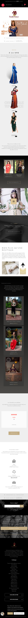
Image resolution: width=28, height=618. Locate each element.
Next (23, 167)
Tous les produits (14, 182)
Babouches (14, 591)
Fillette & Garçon (14, 583)
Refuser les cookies (19, 613)
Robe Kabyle (14, 569)
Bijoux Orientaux (14, 585)
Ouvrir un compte (14, 528)
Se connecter (14, 532)
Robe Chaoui (14, 579)
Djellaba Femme (14, 582)
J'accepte (10, 613)
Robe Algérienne (14, 576)
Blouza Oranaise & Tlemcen (14, 573)
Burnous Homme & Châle (14, 588)
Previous (5, 167)
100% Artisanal (14, 586)
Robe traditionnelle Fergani (14, 321)
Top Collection (14, 564)
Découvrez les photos (14, 231)
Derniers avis (14, 433)
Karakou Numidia (14, 382)
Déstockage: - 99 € (14, 567)
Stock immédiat (14, 566)
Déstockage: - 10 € (14, 570)
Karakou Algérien (14, 572)
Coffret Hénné (14, 589)
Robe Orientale (14, 580)
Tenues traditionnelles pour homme (14, 563)
